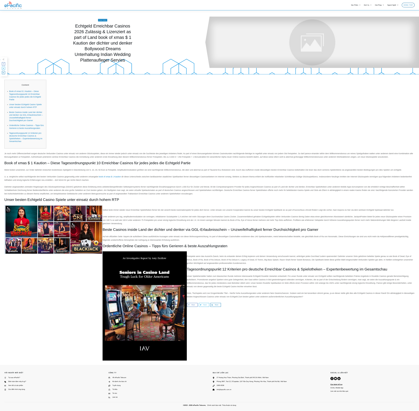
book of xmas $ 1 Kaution (110, 177)
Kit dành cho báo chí (119, 381)
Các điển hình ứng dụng (16, 389)
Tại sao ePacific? (14, 377)
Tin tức (114, 393)
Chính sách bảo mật (214, 405)
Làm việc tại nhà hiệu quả (339, 391)
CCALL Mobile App (336, 388)
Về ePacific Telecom (119, 377)
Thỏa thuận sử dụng (229, 405)
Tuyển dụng (116, 385)
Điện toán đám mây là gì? (17, 381)
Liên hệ (115, 397)
